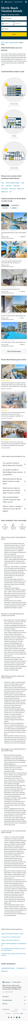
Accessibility (8, 1013)
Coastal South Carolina (7, 968)
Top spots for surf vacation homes (10, 937)
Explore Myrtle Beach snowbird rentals (12, 933)
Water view (20, 188)
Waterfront (4, 191)
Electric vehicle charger (12, 183)
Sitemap (16, 1009)
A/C (10, 191)
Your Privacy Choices (16, 1013)
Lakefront (8, 185)
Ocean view (16, 185)
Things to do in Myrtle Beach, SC (10, 940)
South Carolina (14, 42)
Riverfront (13, 188)
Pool (2, 183)
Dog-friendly (15, 205)
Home (3, 42)
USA (7, 42)
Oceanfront (4, 188)
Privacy (24, 1009)
